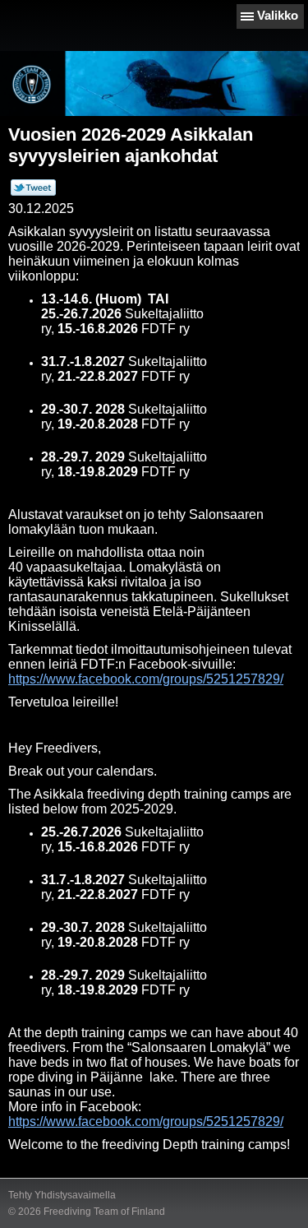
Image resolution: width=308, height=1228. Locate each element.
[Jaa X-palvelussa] (33, 192)
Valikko (277, 15)
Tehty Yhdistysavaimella (62, 1195)
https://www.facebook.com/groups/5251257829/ (145, 679)
